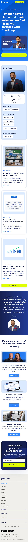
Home (2, 9)
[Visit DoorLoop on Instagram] (12, 526)
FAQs (2, 492)
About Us (3, 486)
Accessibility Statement (21, 539)
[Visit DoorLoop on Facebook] (2, 526)
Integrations (4, 497)
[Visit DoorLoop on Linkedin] (18, 526)
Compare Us (4, 500)
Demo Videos (4, 495)
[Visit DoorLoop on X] (5, 526)
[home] (5, 2)
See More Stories (14, 375)
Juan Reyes (17, 9)
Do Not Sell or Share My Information (8, 536)
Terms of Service (8, 534)
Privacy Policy (14, 534)
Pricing (3, 489)
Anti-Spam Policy (4, 539)
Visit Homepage (14, 405)
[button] (25, 2)
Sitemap (17, 536)
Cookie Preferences (12, 539)
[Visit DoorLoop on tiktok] (8, 526)
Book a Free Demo (19, 2)
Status (2, 534)
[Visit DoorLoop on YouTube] (15, 526)
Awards (3, 503)
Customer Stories (10, 9)
